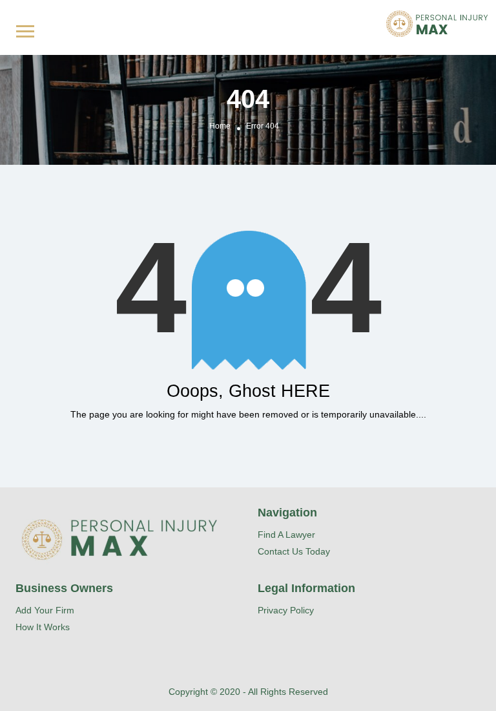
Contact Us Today (294, 551)
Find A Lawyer (286, 534)
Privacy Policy (286, 610)
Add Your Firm (45, 610)
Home (220, 126)
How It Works (43, 627)
